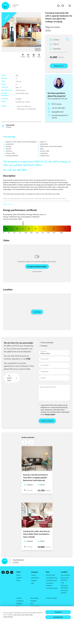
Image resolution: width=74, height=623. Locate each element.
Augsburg (19, 601)
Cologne (19, 603)
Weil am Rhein (35, 606)
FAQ (28, 359)
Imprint (33, 575)
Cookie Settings (37, 271)
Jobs (32, 583)
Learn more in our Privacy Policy (23, 615)
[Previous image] (4, 32)
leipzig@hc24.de (58, 112)
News (18, 580)
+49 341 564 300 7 (59, 108)
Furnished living (51, 578)
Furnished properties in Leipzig (60, 116)
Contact (19, 578)
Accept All (58, 612)
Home (18, 575)
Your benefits (65, 575)
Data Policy (35, 578)
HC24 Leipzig (56, 104)
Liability (34, 580)
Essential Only (58, 617)
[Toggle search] (58, 6)
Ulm (31, 603)
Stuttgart (33, 601)
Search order (50, 575)
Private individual (47, 343)
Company (44, 346)
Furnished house (52, 588)
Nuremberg (34, 598)
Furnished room (51, 580)
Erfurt (18, 606)
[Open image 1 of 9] (21, 32)
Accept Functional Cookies (37, 266)
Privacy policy (50, 414)
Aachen (19, 598)
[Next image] (38, 32)
